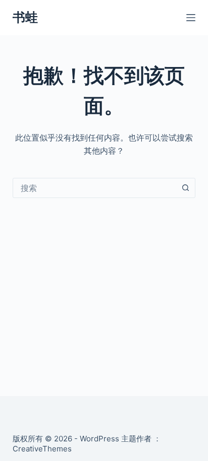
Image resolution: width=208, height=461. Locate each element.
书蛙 (25, 17)
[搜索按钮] (185, 187)
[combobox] (94, 188)
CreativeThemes (42, 448)
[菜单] (190, 17)
